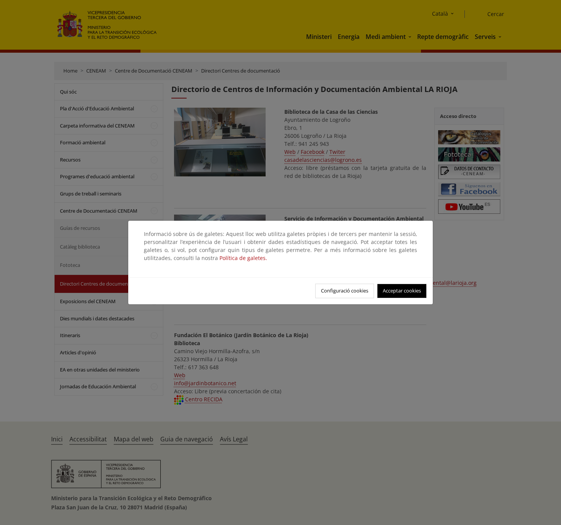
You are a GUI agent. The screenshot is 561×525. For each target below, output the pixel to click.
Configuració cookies (344, 290)
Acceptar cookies (402, 290)
